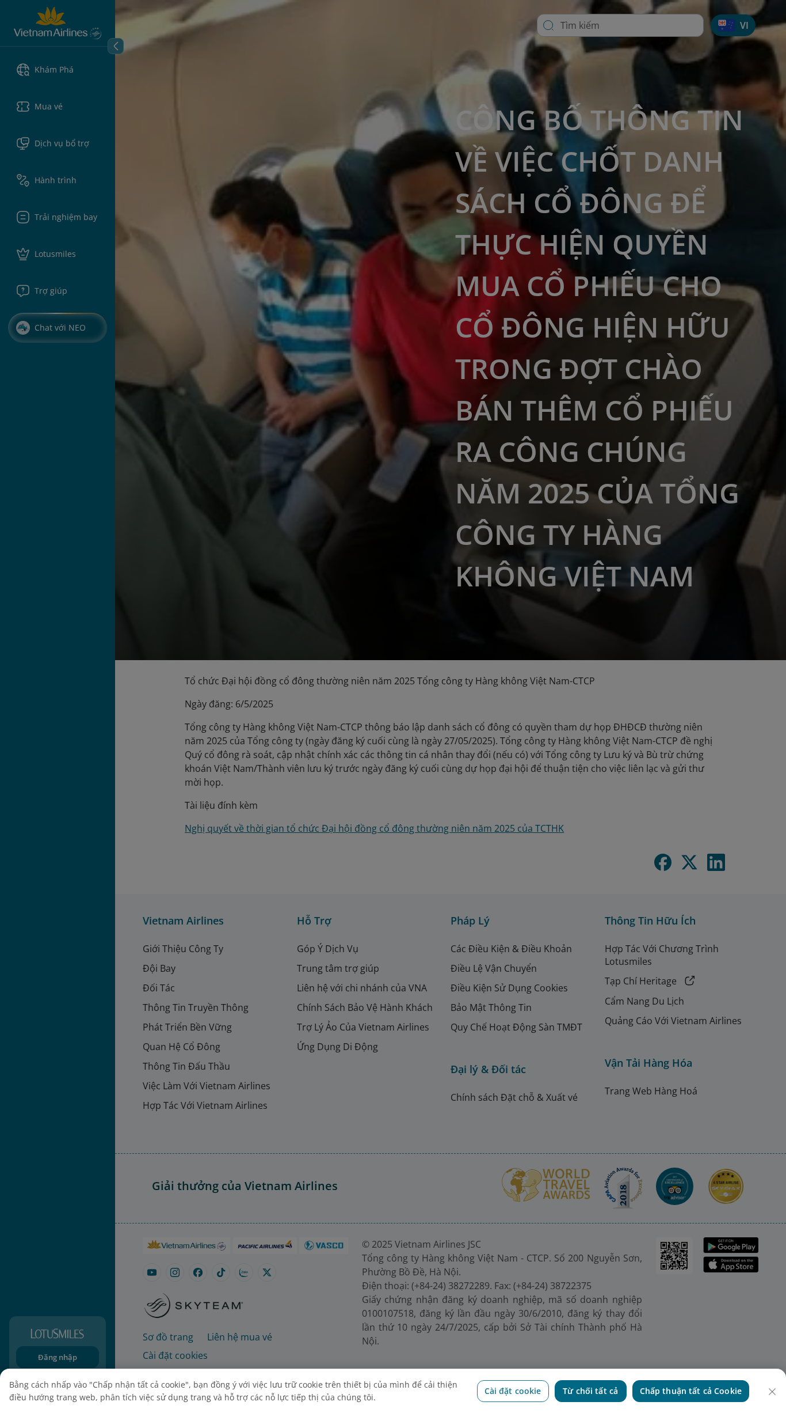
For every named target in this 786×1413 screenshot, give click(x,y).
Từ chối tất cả (590, 1390)
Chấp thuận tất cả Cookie (691, 1390)
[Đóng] (772, 1391)
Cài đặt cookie (512, 1390)
